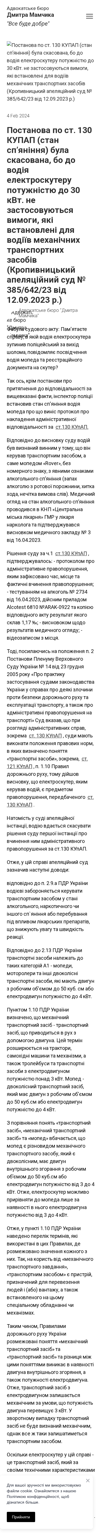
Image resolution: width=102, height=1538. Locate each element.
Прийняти (21, 1517)
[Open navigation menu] (89, 16)
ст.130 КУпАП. (72, 427)
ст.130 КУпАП (71, 553)
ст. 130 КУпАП (45, 736)
